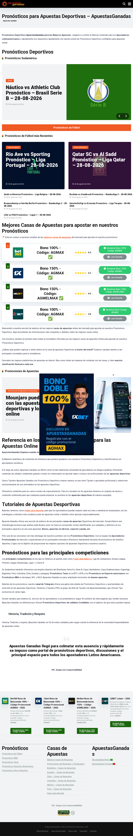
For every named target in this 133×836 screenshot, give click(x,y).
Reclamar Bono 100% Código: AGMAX (116, 249)
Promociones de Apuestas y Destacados (65, 764)
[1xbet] (66, 418)
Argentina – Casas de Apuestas (61, 768)
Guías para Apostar (34, 510)
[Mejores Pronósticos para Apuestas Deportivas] (13, 4)
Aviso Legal (72, 831)
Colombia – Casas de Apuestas (61, 780)
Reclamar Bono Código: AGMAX (116, 311)
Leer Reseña (116, 257)
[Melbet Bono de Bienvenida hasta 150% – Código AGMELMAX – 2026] (18, 298)
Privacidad (83, 831)
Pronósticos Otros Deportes (15, 770)
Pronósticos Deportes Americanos (18, 766)
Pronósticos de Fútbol (66, 127)
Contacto (93, 831)
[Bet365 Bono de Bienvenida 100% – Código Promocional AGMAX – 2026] (18, 257)
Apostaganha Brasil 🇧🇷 (102, 759)
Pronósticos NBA (10, 758)
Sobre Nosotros (42, 831)
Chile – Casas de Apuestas (59, 776)
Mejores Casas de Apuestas (60, 759)
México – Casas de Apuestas (60, 785)
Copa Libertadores (82, 559)
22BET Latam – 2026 (120, 698)
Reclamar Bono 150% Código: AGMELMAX (116, 290)
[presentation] (119, 116)
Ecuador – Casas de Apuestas (60, 772)
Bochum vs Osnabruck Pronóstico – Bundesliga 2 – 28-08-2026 (100, 194)
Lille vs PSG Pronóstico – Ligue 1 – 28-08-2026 (27, 215)
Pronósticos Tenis (10, 762)
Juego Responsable (58, 831)
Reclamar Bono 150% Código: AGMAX (116, 269)
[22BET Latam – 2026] (18, 318)
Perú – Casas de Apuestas (59, 789)
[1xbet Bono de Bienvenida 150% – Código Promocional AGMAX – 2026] (18, 277)
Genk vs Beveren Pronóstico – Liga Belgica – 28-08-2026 (32, 194)
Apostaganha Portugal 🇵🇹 (103, 764)
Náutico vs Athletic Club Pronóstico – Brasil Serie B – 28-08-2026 (34, 93)
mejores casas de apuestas (57, 237)
